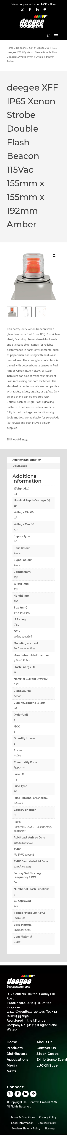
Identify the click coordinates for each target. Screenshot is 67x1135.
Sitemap (49, 1128)
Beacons (21, 47)
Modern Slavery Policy (26, 1128)
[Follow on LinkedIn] (37, 10)
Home (10, 47)
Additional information (26, 459)
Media (12, 1065)
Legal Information (22, 1123)
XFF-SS (51, 47)
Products (15, 1048)
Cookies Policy (47, 1123)
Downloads (19, 465)
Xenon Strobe (37, 47)
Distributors (17, 1054)
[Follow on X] (22, 10)
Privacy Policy (48, 1117)
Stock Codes (47, 1054)
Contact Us (46, 1048)
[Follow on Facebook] (30, 10)
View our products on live (34, 4)
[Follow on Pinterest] (45, 10)
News (11, 1071)
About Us (44, 1042)
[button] (54, 255)
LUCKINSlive (47, 1065)
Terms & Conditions (22, 1117)
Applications (17, 1059)
